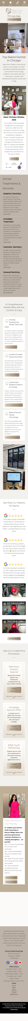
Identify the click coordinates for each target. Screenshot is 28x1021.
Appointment (14, 994)
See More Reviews (14, 638)
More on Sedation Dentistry (13, 405)
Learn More (14, 47)
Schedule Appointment (14, 690)
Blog (14, 989)
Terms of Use (16, 1006)
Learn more (14, 158)
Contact (14, 992)
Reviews (14, 991)
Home (14, 985)
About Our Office (11, 882)
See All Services (8, 292)
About (14, 987)
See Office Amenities (12, 375)
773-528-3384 (14, 16)
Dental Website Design (17, 1007)
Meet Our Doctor (11, 347)
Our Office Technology (12, 437)
